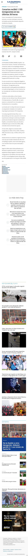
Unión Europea (6, 173)
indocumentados (6, 167)
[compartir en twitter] (11, 56)
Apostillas (4, 453)
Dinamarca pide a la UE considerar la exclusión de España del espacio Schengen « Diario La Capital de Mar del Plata (16, 240)
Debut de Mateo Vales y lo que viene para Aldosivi (9, 455)
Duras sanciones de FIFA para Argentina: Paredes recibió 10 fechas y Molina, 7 (13, 352)
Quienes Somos (18, 549)
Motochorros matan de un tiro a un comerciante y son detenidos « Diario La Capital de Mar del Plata (16, 214)
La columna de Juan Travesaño (9, 472)
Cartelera (12, 549)
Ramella (23, 379)
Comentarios (5, 60)
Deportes (23, 356)
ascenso (23, 401)
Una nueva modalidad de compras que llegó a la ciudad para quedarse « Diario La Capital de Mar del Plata (16, 222)
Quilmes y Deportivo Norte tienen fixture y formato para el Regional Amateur (14, 397)
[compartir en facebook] (5, 56)
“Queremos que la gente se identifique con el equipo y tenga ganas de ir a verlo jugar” (14, 374)
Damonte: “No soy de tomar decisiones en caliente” (13, 489)
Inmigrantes (5, 171)
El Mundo (4, 6)
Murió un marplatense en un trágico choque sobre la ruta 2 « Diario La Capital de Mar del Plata (16, 231)
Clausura (5, 440)
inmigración (5, 168)
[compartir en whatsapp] (17, 56)
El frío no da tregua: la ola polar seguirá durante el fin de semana (13, 286)
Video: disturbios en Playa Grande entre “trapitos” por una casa (13, 329)
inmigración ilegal (6, 169)
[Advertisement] (16, 183)
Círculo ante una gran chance (9, 481)
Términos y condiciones (7, 551)
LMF (2, 462)
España (4, 166)
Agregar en (9, 26)
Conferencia (22, 493)
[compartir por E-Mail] (23, 56)
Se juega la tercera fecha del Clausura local (9, 464)
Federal (3, 480)
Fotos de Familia (6, 549)
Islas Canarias (6, 172)
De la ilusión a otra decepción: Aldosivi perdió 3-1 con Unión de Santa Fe (12, 306)
